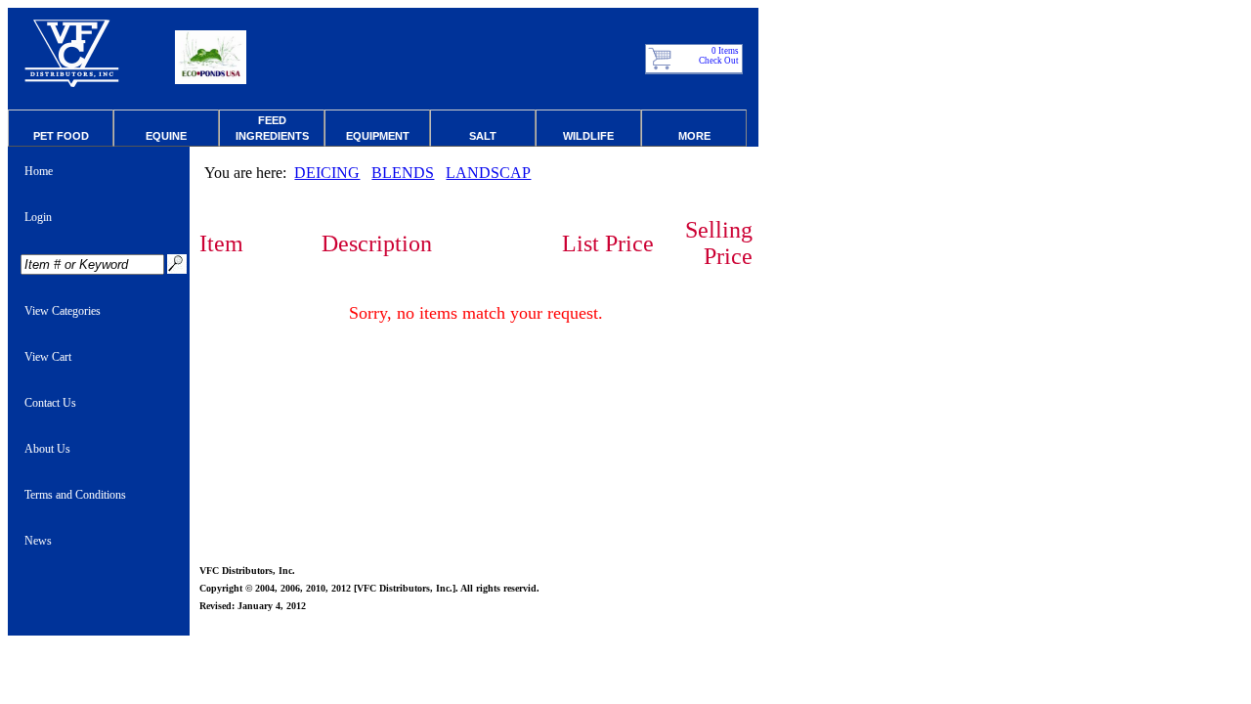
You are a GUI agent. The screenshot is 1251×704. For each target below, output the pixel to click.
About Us (47, 449)
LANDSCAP (488, 172)
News (38, 541)
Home (38, 171)
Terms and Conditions (75, 495)
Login (38, 217)
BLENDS (402, 172)
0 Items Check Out (720, 56)
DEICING (327, 172)
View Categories (62, 311)
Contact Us (50, 403)
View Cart (47, 357)
